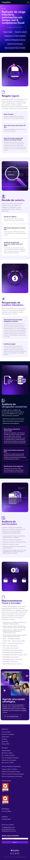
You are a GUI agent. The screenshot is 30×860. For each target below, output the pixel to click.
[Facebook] (11, 854)
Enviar (14, 842)
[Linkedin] (18, 854)
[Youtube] (16, 854)
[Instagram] (14, 854)
